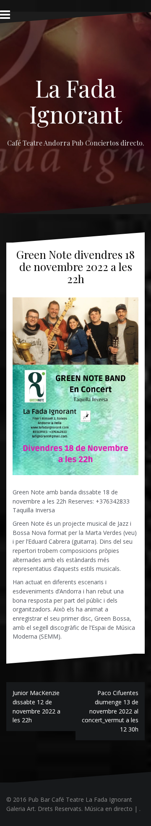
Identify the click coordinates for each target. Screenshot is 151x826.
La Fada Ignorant (75, 100)
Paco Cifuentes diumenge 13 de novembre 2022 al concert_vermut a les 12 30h (110, 711)
